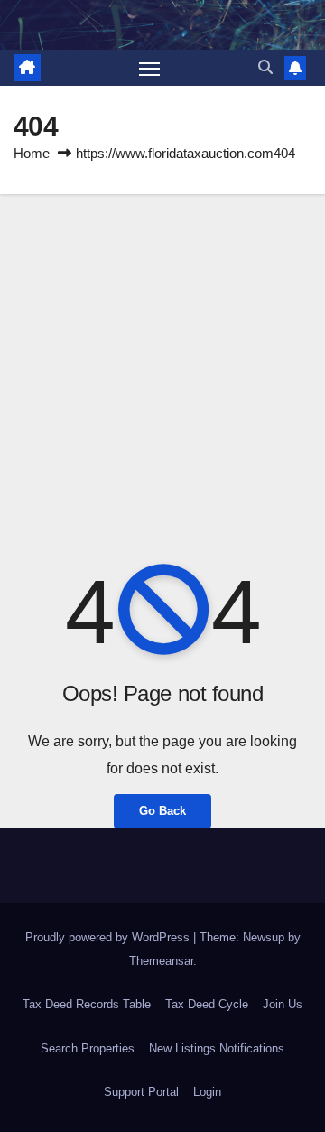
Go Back (162, 811)
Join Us (282, 1004)
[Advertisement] (162, 366)
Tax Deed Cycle (206, 1004)
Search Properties (88, 1048)
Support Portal (141, 1092)
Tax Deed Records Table (87, 1004)
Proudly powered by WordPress (109, 937)
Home (32, 153)
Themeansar (161, 961)
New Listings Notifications (216, 1048)
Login (207, 1092)
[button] (265, 67)
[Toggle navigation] (150, 67)
